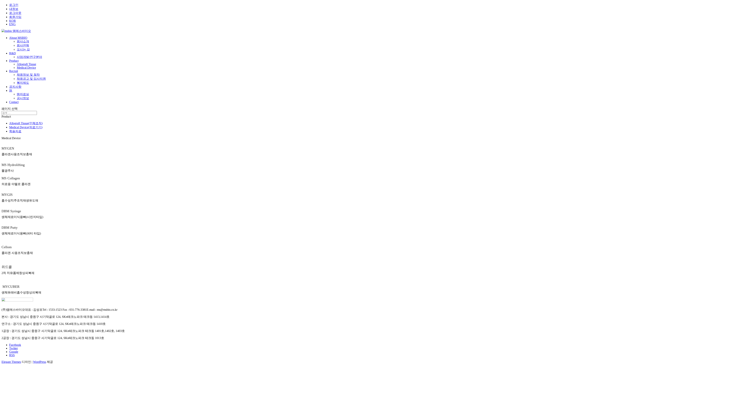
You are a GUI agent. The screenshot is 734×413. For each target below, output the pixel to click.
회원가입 (15, 17)
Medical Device (26, 67)
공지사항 (15, 86)
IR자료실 (23, 94)
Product (14, 60)
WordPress (39, 361)
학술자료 (15, 131)
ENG (12, 24)
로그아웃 (15, 13)
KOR (12, 20)
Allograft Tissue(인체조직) (26, 123)
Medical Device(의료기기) (25, 127)
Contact (14, 102)
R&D (12, 53)
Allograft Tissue (26, 64)
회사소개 (23, 41)
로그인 (13, 5)
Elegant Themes (11, 361)
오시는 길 (23, 49)
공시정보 (23, 98)
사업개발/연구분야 (29, 57)
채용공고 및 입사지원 (31, 78)
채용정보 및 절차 (28, 74)
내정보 (13, 9)
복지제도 (23, 82)
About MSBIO (18, 37)
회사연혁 (23, 45)
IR (10, 90)
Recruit (13, 71)
